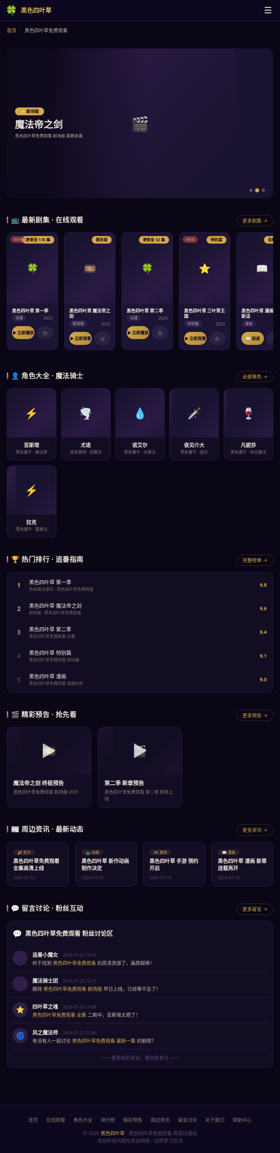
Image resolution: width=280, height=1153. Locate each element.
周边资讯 (160, 1119)
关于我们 (214, 1119)
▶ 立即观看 (80, 338)
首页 (11, 30)
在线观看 (55, 1119)
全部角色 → (254, 376)
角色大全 (83, 1119)
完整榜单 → (254, 560)
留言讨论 (187, 1119)
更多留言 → (254, 909)
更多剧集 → (254, 220)
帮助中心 (242, 1119)
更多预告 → (254, 715)
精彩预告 (132, 1119)
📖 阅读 (253, 338)
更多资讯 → (254, 830)
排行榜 (108, 1119)
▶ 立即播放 (23, 333)
